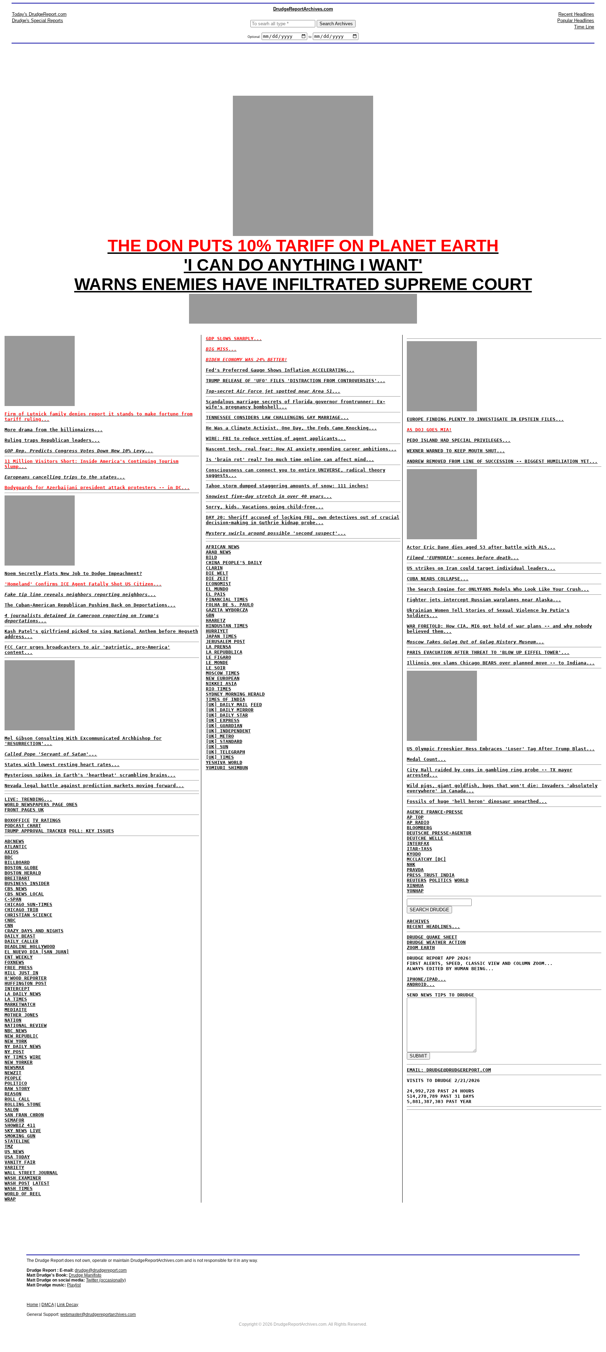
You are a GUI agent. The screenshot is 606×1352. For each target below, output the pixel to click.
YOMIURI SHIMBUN (227, 767)
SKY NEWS (16, 1130)
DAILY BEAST (20, 936)
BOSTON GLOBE (21, 867)
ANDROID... (421, 984)
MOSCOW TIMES (223, 673)
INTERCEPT (17, 988)
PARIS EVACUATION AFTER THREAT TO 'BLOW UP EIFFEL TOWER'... (488, 652)
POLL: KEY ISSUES (91, 830)
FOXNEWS (14, 962)
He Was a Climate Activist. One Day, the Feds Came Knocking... (291, 428)
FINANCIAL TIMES (227, 599)
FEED (256, 704)
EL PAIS (215, 594)
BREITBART (17, 878)
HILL (10, 972)
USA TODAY (17, 1157)
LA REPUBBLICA (224, 652)
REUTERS (416, 880)
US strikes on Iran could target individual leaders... (481, 568)
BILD (211, 557)
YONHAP (415, 890)
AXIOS (12, 851)
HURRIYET (217, 631)
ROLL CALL (17, 1099)
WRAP (10, 1199)
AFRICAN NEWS (223, 546)
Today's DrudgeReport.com (39, 14)
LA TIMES (16, 999)
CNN (9, 925)
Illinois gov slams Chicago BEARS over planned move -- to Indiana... (501, 662)
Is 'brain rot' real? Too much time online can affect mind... (290, 459)
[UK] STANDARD (224, 741)
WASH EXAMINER (23, 1178)
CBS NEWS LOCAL (24, 894)
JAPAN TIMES (221, 636)
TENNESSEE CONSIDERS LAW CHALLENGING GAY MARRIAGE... (277, 417)
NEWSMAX (14, 1067)
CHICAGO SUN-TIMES (28, 904)
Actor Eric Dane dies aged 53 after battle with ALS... (481, 547)
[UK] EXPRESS (223, 720)
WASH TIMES (19, 1188)
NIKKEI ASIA (221, 683)
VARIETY (14, 1167)
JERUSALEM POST (225, 641)
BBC (9, 857)
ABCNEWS (14, 841)
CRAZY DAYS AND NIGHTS (34, 930)
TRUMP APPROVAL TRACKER (35, 830)
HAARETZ (215, 620)
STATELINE (17, 1141)
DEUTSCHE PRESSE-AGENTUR (439, 833)
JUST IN (28, 972)
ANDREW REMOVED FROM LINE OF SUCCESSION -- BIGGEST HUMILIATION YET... (502, 461)
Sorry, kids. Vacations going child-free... (265, 506)
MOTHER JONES (21, 1015)
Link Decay (67, 1304)
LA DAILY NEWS (23, 993)
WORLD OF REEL (23, 1193)
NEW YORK (16, 1041)
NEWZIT (13, 1072)
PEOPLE (13, 1078)
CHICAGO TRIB (21, 909)
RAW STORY (17, 1088)
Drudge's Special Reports (37, 20)
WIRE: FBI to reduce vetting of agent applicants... (276, 438)
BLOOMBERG (419, 827)
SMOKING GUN (20, 1135)
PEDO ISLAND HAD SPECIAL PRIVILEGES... (459, 440)
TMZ (9, 1146)
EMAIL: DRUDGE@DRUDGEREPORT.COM (449, 1070)
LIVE (35, 1130)
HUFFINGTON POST (26, 983)
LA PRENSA (218, 646)
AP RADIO (418, 822)
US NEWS (14, 1151)
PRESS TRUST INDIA (430, 875)
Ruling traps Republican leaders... (52, 440)
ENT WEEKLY (19, 957)
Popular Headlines (575, 20)
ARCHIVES (418, 921)
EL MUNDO (217, 589)
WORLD (461, 880)
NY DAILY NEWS (23, 1046)
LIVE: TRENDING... (28, 799)
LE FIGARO (218, 657)
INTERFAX (418, 843)
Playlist (74, 1285)
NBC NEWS (16, 1030)
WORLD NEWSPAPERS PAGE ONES (41, 804)
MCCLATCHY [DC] (426, 859)
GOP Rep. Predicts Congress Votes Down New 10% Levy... (79, 450)
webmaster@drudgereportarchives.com (98, 1314)
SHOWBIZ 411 (20, 1125)
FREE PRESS (19, 967)
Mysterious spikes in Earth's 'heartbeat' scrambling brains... (90, 775)
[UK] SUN (217, 746)
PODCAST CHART (23, 825)
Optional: (255, 37)
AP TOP (415, 817)
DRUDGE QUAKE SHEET (432, 937)
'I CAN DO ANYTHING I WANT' (303, 265)
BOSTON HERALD (23, 873)
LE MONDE (217, 662)
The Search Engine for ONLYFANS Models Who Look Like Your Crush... (498, 589)
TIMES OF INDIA (225, 699)
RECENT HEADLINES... (433, 926)
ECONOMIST (218, 583)
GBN (210, 615)
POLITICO (16, 1083)
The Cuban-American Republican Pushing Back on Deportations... (90, 605)
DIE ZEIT (217, 578)
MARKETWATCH (20, 1004)
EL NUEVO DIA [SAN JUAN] (37, 951)
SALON (12, 1109)
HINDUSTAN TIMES (227, 625)
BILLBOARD (17, 862)
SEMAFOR (14, 1120)
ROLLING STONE (23, 1104)
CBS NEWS (16, 888)
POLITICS (440, 880)
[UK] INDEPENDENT (228, 731)
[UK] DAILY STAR (227, 715)
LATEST (41, 1183)
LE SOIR (215, 667)
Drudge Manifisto (85, 1275)
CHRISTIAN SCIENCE (28, 915)
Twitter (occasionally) (106, 1280)
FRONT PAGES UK (24, 809)
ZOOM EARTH (421, 947)
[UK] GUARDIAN (224, 725)
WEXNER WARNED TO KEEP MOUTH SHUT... (456, 450)
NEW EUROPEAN (223, 678)
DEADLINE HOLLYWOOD (30, 946)
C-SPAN (13, 899)
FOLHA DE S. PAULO (230, 604)
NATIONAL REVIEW (26, 1025)
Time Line (584, 26)
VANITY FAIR (20, 1162)
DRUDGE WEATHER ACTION (436, 942)
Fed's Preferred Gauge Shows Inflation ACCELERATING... (280, 370)
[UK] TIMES (220, 757)
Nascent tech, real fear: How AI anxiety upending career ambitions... (301, 449)
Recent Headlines (576, 14)
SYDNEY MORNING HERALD (235, 694)
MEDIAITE (16, 1009)
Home (32, 1304)
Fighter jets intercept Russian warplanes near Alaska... (484, 599)
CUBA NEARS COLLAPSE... (438, 578)
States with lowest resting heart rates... (62, 764)
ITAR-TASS (419, 848)
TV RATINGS (47, 820)
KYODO (414, 854)
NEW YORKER (19, 1062)
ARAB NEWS (218, 552)
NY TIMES (16, 1057)
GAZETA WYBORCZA (227, 610)
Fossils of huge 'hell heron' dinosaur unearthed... (477, 801)
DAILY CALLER (21, 941)
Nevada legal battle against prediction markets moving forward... (94, 785)
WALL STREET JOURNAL (31, 1172)
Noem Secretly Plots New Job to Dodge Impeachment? (73, 573)
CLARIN (214, 567)
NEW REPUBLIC (21, 1036)
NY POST (14, 1051)
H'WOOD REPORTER (26, 978)
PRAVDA (415, 869)
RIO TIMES (218, 688)
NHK (411, 864)
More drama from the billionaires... (54, 429)
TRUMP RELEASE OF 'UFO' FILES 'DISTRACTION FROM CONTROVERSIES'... (295, 380)
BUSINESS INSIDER (27, 883)
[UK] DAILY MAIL (227, 704)
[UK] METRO (220, 736)
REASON (13, 1093)
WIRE (35, 1057)
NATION (13, 1020)
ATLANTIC (16, 846)
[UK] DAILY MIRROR (230, 709)
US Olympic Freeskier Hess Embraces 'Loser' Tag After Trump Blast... (501, 748)
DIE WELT (217, 573)
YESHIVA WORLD (224, 762)
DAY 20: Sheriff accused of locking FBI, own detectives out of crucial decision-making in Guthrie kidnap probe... (302, 520)
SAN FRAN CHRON (24, 1114)
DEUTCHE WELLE (425, 838)
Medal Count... (426, 759)
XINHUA (415, 885)
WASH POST (17, 1183)
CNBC (10, 920)
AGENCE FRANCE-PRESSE (435, 811)
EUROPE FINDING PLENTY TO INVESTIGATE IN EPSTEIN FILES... (485, 419)
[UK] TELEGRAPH (225, 752)
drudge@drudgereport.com (101, 1270)
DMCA (47, 1304)
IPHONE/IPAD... (426, 979)
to (310, 37)
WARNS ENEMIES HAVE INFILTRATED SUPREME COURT (303, 284)
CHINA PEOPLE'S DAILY (234, 562)
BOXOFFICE (17, 820)
